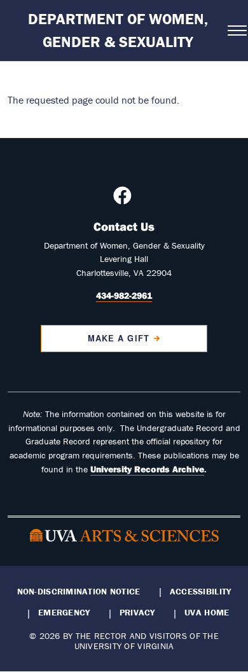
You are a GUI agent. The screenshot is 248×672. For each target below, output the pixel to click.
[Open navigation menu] (234, 30)
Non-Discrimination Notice (79, 591)
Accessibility (200, 591)
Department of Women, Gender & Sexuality (118, 30)
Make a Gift (118, 338)
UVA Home (206, 612)
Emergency (64, 612)
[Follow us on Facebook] (124, 199)
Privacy (137, 612)
